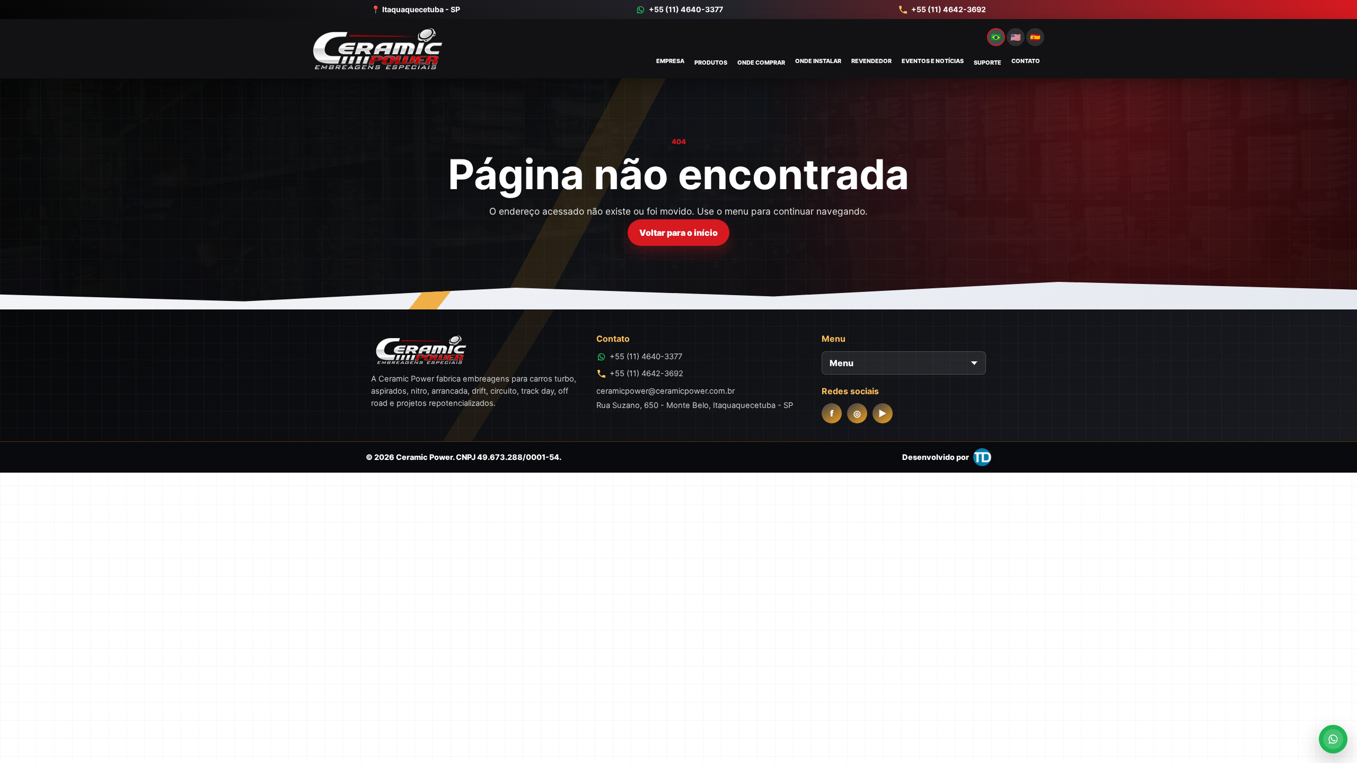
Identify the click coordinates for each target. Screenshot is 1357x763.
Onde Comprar (761, 62)
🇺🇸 (1015, 37)
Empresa (670, 61)
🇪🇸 (1035, 37)
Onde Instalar (818, 61)
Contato (1025, 61)
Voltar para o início (678, 232)
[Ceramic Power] (378, 48)
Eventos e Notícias (933, 61)
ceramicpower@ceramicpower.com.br (665, 391)
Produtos (710, 62)
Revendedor (871, 61)
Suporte (987, 62)
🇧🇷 (996, 37)
